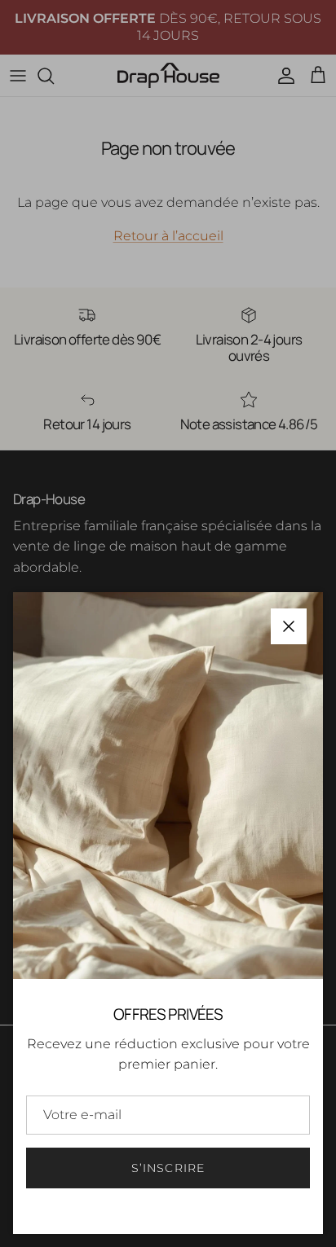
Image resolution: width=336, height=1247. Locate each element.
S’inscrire (168, 1168)
